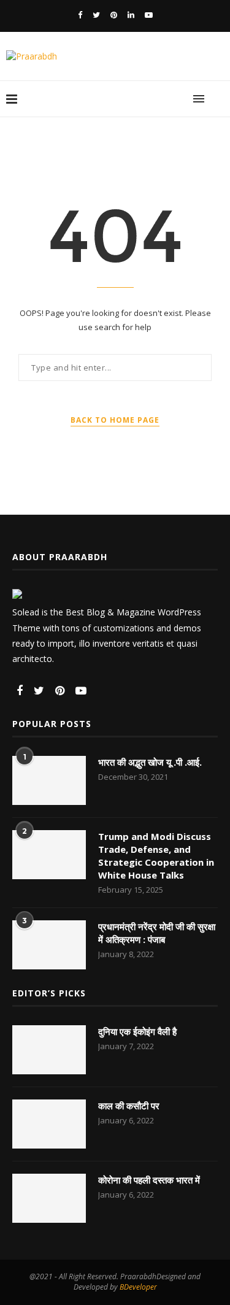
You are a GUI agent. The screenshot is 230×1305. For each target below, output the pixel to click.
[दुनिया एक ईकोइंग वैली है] (49, 1049)
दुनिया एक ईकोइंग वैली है (137, 1031)
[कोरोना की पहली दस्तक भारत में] (49, 1198)
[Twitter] (96, 14)
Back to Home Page (115, 420)
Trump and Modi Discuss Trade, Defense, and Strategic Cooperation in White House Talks (156, 855)
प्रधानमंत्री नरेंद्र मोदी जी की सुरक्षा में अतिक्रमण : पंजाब (156, 932)
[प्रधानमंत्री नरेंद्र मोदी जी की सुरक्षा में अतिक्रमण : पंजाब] (49, 944)
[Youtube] (149, 14)
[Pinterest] (113, 14)
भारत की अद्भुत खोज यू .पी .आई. (150, 762)
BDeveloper (138, 1287)
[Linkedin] (131, 14)
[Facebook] (80, 14)
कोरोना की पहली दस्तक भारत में (149, 1180)
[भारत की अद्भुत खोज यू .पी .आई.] (49, 780)
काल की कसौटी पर (128, 1105)
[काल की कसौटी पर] (49, 1124)
